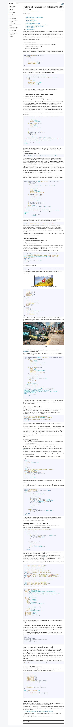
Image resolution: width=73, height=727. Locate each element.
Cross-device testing (30, 29)
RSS (63, 3)
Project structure (29, 16)
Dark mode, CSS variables (31, 27)
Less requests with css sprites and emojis (35, 26)
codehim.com (26, 351)
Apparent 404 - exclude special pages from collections (37, 24)
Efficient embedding (30, 19)
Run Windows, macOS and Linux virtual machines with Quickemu (39, 711)
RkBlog (11, 3)
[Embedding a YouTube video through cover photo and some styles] (43, 280)
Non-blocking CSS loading (31, 20)
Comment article (28, 721)
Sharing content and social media (33, 23)
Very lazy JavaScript (30, 22)
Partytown (25, 449)
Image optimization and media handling (34, 17)
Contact (62, 4)
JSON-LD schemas (47, 556)
